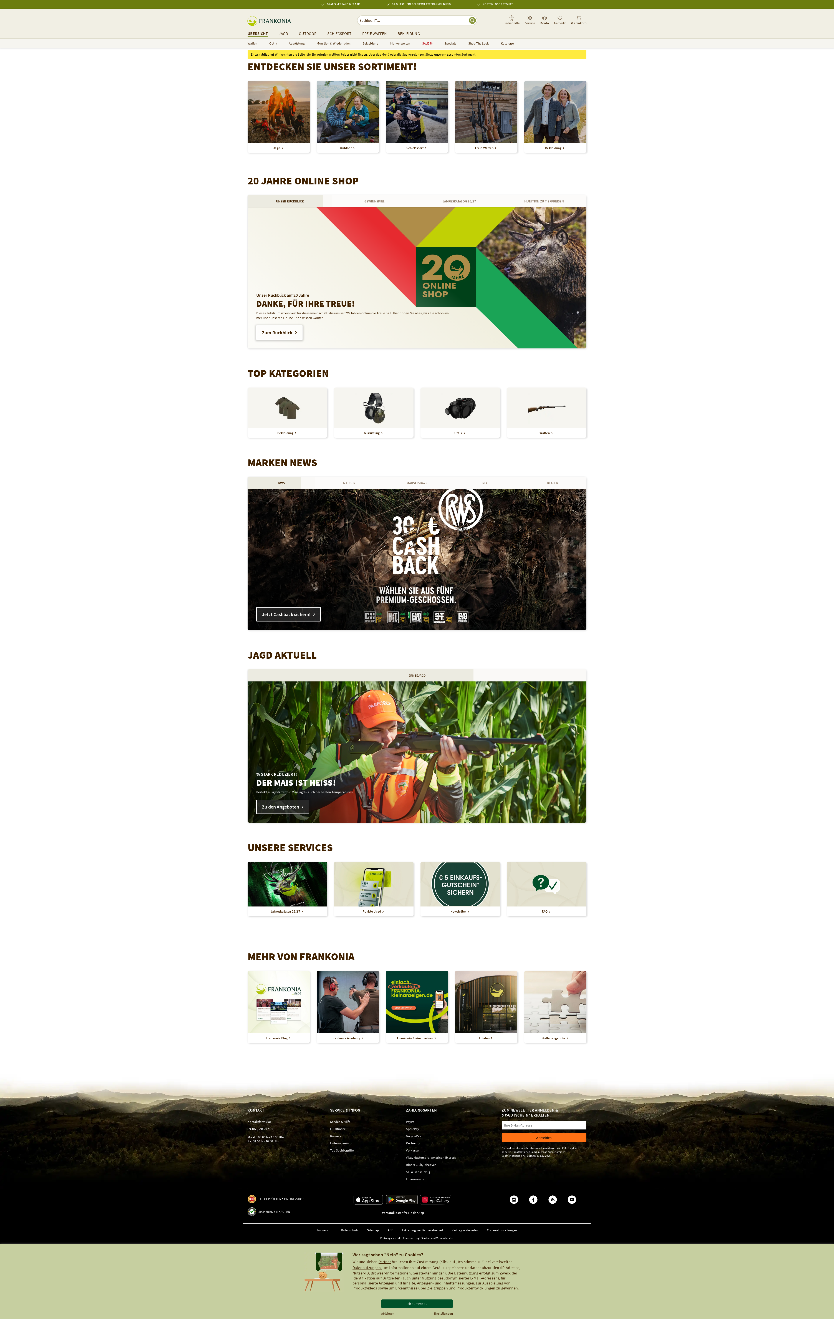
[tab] (290, 201)
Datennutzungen (366, 1267)
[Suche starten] (472, 20)
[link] (530, 20)
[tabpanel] (417, 277)
